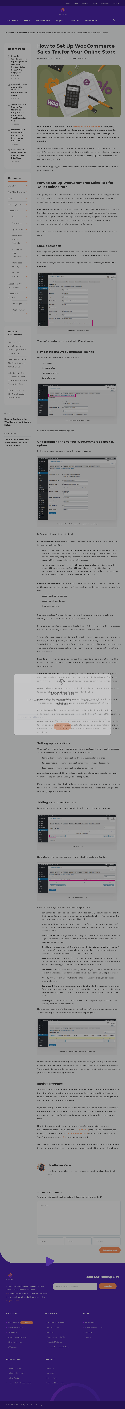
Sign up (62, 726)
